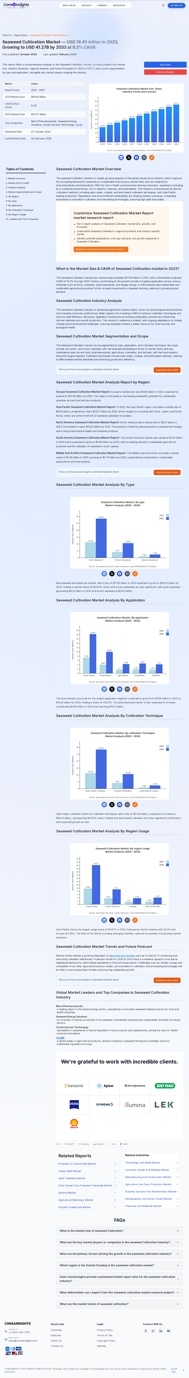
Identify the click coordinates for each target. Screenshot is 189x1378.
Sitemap (101, 1345)
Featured (56, 1335)
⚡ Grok (112, 1144)
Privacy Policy (105, 1330)
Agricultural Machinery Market (75, 1199)
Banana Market (67, 1192)
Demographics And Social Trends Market (148, 1198)
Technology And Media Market (142, 1162)
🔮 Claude (124, 1144)
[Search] (163, 5)
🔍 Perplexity (84, 1144)
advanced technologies (122, 955)
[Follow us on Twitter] (153, 1331)
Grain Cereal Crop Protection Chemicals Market (85, 1185)
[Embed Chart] (151, 157)
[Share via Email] (144, 157)
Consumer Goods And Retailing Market (147, 1169)
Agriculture (20, 35)
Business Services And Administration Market (150, 1191)
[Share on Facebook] (136, 157)
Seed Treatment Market (71, 1178)
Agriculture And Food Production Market (148, 1184)
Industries (56, 1330)
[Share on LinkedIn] (121, 157)
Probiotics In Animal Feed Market (77, 1163)
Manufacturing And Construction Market (148, 1177)
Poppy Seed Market (69, 1171)
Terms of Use (104, 1335)
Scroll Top (174, 1370)
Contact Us (57, 1345)
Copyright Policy (106, 1340)
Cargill (78, 124)
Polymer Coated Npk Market (74, 1207)
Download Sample (165, 72)
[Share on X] (128, 157)
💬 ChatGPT (69, 1144)
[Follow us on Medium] (168, 1331)
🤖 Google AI (98, 1144)
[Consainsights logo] (25, 1323)
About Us (56, 1340)
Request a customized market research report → (101, 249)
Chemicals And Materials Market (143, 1206)
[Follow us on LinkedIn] (161, 1331)
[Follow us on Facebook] (145, 1331)
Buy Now (165, 64)
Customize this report (167, 370)
